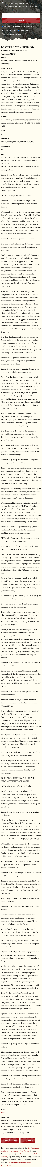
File (14, 30)
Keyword (7, 26)
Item (6, 30)
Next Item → (27, 1140)
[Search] (38, 10)
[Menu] (5, 10)
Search (21, 20)
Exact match (31, 26)
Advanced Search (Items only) (14, 34)
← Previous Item (10, 1140)
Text (3, 1112)
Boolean (18, 26)
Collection (24, 30)
